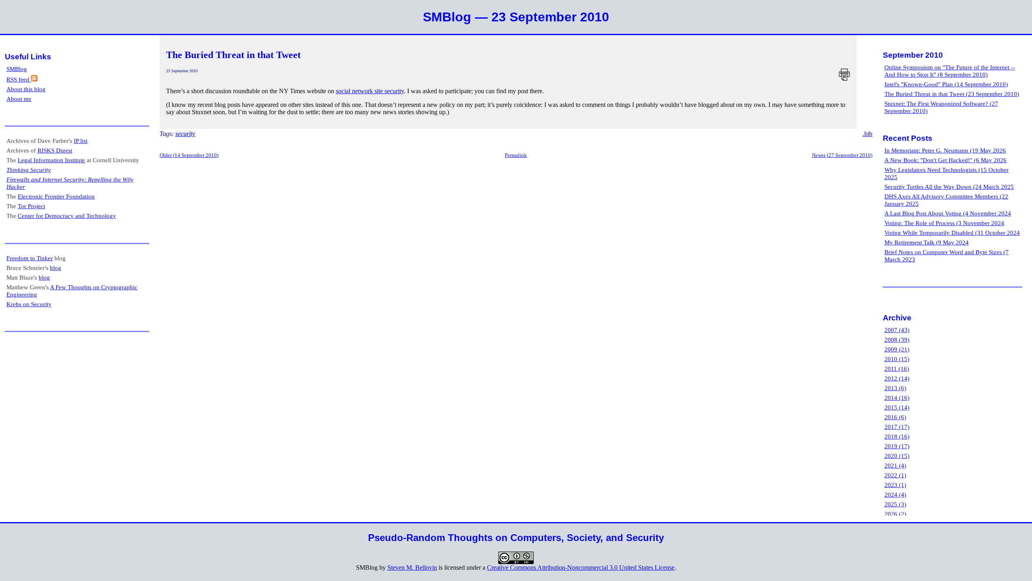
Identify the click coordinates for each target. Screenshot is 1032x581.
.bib (867, 133)
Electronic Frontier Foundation (56, 196)
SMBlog (16, 68)
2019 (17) (896, 446)
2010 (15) (896, 358)
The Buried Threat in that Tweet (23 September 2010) (951, 93)
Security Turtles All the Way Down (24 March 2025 (949, 186)
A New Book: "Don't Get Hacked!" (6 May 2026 (945, 160)
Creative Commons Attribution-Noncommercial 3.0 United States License (580, 567)
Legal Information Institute (51, 160)
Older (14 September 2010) (189, 155)
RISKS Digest (54, 150)
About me (18, 98)
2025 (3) (895, 504)
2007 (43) (896, 329)
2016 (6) (895, 417)
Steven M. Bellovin (412, 567)
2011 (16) (896, 368)
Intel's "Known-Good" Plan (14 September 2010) (946, 84)
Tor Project (31, 206)
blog (55, 267)
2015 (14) (896, 407)
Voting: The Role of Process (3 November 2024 (944, 222)
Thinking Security (28, 169)
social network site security (370, 91)
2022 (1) (895, 475)
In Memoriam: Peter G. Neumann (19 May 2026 (945, 150)
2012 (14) (896, 378)
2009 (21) (896, 349)
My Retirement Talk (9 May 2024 (926, 242)
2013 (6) (895, 388)
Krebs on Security (29, 304)
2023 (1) (895, 484)
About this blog (26, 89)
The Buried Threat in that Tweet (233, 55)
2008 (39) (896, 339)
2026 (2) (895, 513)
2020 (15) (896, 455)
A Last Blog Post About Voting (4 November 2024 (947, 213)
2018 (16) (896, 436)
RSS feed (18, 79)
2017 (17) (896, 426)
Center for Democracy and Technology (67, 215)
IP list (80, 140)
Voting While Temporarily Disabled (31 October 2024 (952, 232)
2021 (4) (895, 465)
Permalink (516, 155)
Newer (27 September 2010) (842, 155)
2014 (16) (896, 397)
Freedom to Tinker (29, 258)
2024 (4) (895, 494)
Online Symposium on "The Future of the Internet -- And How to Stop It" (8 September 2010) (949, 71)
